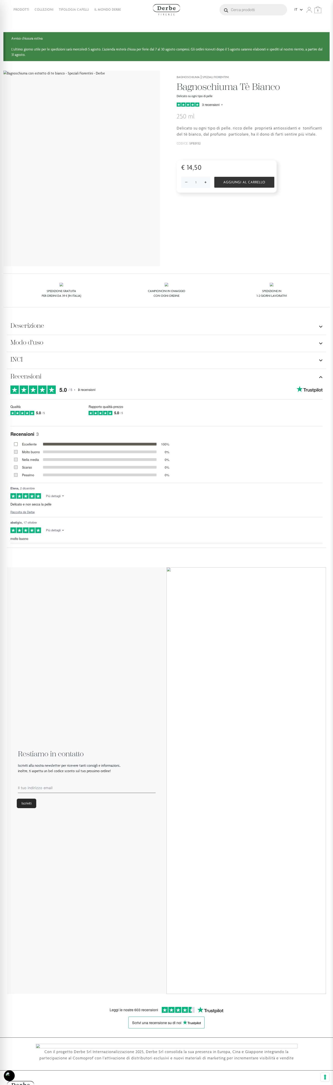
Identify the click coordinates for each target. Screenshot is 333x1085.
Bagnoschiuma (188, 77)
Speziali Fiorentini (215, 77)
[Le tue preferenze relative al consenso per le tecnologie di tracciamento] (325, 1077)
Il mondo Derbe (107, 9)
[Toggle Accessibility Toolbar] (9, 1076)
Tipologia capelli (74, 9)
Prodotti (21, 9)
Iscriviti (26, 803)
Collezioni (44, 9)
